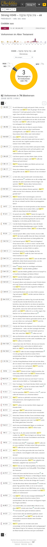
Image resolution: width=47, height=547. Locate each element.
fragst (38, 182)
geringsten (21, 354)
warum (15, 437)
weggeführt (16, 346)
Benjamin (25, 224)
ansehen (32, 141)
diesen (22, 458)
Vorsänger (19, 384)
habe (14, 216)
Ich (20, 186)
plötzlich (27, 397)
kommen (18, 296)
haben (36, 394)
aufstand (43, 326)
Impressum (17, 544)
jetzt (43, 453)
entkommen (23, 493)
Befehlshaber (39, 351)
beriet (31, 316)
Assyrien (22, 490)
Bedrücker (16, 463)
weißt (42, 234)
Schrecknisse (17, 402)
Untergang (16, 376)
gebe (26, 510)
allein (26, 164)
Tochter (32, 234)
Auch (14, 425)
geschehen (16, 231)
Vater (36, 137)
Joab (23, 289)
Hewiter (43, 206)
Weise (17, 422)
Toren (32, 415)
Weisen (22, 415)
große (38, 122)
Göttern (33, 182)
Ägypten (38, 356)
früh (38, 326)
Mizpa (22, 226)
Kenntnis (31, 394)
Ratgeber (20, 476)
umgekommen (40, 277)
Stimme (40, 309)
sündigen (28, 124)
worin (22, 221)
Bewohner (21, 483)
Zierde (20, 266)
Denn (14, 371)
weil (25, 418)
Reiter (24, 358)
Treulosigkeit (34, 381)
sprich (41, 246)
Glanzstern (41, 466)
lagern (32, 435)
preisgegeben (40, 201)
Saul (18, 243)
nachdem (28, 179)
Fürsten (30, 473)
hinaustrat (19, 328)
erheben (39, 287)
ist (17, 313)
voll (17, 453)
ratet (39, 321)
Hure (23, 450)
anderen (37, 510)
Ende (34, 238)
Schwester (16, 112)
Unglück (26, 141)
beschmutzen (34, 447)
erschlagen (32, 266)
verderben (31, 263)
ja (43, 107)
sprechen (21, 392)
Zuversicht (16, 488)
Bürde (33, 164)
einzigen (32, 496)
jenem (42, 292)
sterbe (28, 114)
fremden (38, 518)
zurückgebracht (18, 131)
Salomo (28, 318)
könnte (32, 171)
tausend (28, 197)
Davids (25, 302)
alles (14, 420)
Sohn (14, 255)
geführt (38, 238)
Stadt (43, 328)
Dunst (35, 379)
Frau (17, 109)
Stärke (34, 221)
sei (31, 304)
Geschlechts (28, 376)
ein (42, 397)
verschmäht (40, 412)
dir (35, 246)
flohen (34, 488)
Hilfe (30, 488)
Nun (14, 219)
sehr (29, 336)
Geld (20, 127)
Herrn (22, 134)
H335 (5, 28)
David (17, 251)
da (39, 119)
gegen (20, 124)
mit (42, 216)
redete (22, 147)
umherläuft (39, 530)
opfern (36, 248)
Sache (22, 236)
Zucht (34, 412)
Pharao (26, 151)
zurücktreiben (17, 356)
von (14, 354)
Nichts (15, 473)
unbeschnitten (17, 153)
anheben (32, 458)
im (38, 271)
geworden (29, 450)
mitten (35, 271)
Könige (18, 338)
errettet (27, 490)
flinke (16, 530)
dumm (44, 476)
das (24, 127)
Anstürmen (32, 463)
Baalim (30, 526)
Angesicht (34, 287)
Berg (30, 389)
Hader (21, 166)
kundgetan (16, 221)
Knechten (28, 354)
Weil (37, 112)
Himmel (28, 466)
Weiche (39, 282)
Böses (33, 313)
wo (39, 433)
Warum (21, 284)
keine (38, 415)
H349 (7, 9)
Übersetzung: (23, 54)
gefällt (34, 468)
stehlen (37, 134)
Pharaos (28, 476)
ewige (42, 415)
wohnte (29, 346)
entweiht (37, 508)
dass (14, 141)
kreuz (28, 530)
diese (34, 122)
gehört (39, 149)
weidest (15, 435)
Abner (21, 282)
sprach (32, 107)
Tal (26, 528)
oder (30, 134)
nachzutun (20, 179)
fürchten (35, 348)
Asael (34, 282)
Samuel (18, 241)
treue (36, 450)
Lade (34, 294)
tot (23, 255)
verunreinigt (16, 526)
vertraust (30, 356)
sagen (40, 214)
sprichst (32, 169)
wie (25, 109)
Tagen (41, 418)
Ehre (23, 510)
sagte (14, 114)
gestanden (34, 318)
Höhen (15, 268)
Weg (21, 528)
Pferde (18, 331)
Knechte (20, 302)
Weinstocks (16, 521)
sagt (25, 386)
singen (39, 405)
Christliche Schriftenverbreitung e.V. (22, 542)
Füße (36, 445)
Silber (26, 134)
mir (38, 139)
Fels (16, 201)
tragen (26, 166)
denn (14, 137)
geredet (15, 194)
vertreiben (42, 171)
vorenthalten (26, 119)
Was (28, 333)
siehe (25, 328)
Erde (19, 407)
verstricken (36, 177)
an (19, 433)
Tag (14, 294)
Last (42, 164)
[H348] (3, 9)
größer (23, 117)
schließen (33, 211)
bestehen (27, 341)
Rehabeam (25, 316)
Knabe (29, 139)
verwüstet (33, 397)
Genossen (25, 440)
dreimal (26, 219)
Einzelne (22, 427)
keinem (33, 510)
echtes (15, 516)
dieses (26, 483)
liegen (32, 425)
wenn (17, 189)
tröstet (20, 379)
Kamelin (21, 530)
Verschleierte (33, 437)
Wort (23, 191)
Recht (20, 453)
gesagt (35, 109)
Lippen (26, 153)
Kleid (23, 443)
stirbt (42, 420)
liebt (34, 433)
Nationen (42, 169)
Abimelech (20, 107)
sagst (17, 410)
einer (24, 197)
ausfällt (26, 236)
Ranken (30, 518)
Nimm (20, 246)
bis (37, 234)
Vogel (19, 389)
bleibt (25, 381)
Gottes (34, 326)
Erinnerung (16, 418)
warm (14, 427)
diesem (29, 117)
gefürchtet (16, 261)
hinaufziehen (17, 139)
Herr (23, 333)
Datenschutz (24, 544)
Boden (35, 284)
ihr (42, 321)
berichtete (16, 253)
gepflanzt (35, 514)
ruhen (14, 238)
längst (18, 420)
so (30, 486)
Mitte (33, 209)
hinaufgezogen (28, 226)
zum (31, 478)
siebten (27, 299)
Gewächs (20, 516)
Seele (37, 386)
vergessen (23, 420)
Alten (42, 316)
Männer (20, 206)
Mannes (29, 326)
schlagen (40, 284)
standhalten (38, 338)
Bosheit (42, 122)
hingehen (39, 241)
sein (38, 437)
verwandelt (16, 518)
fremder (15, 407)
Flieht (41, 386)
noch (24, 282)
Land (33, 129)
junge (26, 246)
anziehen (21, 445)
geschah (20, 299)
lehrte (14, 348)
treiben (31, 199)
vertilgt (40, 179)
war (35, 306)
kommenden (35, 418)
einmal (29, 282)
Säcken (40, 127)
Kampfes (27, 279)
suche (41, 384)
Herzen (27, 169)
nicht (24, 114)
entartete (24, 518)
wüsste (31, 392)
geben (30, 323)
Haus (33, 117)
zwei (39, 197)
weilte (33, 453)
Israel (21, 149)
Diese (37, 169)
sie (40, 107)
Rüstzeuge (18, 279)
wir (23, 341)
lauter (41, 514)
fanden (15, 129)
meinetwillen (19, 506)
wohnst (21, 209)
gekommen (18, 248)
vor (25, 147)
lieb (20, 216)
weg (16, 284)
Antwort (23, 323)
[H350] (14, 9)
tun (14, 124)
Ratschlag (36, 476)
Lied (28, 405)
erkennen (28, 191)
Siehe (36, 107)
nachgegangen (40, 526)
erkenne (30, 528)
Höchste (21, 394)
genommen (19, 400)
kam (18, 344)
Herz (29, 216)
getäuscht (32, 219)
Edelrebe (29, 514)
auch (25, 186)
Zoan (37, 473)
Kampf (41, 271)
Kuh (30, 246)
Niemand (15, 117)
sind (26, 255)
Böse (44, 228)
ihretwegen (33, 114)
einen (28, 351)
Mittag (39, 435)
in (21, 199)
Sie (38, 109)
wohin (22, 488)
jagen (33, 197)
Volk (19, 323)
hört (22, 243)
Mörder (15, 455)
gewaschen (41, 445)
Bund (24, 211)
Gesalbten (16, 263)
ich (41, 151)
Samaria (42, 344)
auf (32, 149)
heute (29, 238)
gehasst (15, 412)
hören (34, 151)
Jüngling (31, 251)
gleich (21, 422)
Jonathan (19, 255)
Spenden (30, 544)
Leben (32, 306)
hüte (16, 177)
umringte (36, 328)
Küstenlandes (33, 483)
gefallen (35, 268)
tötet (28, 243)
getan (40, 528)
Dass (18, 114)
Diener (22, 326)
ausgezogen (30, 443)
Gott (23, 124)
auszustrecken (31, 261)
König (20, 316)
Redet (29, 228)
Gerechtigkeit (26, 453)
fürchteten (31, 302)
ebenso (29, 186)
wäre (35, 199)
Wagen (25, 331)
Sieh (14, 528)
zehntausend (17, 199)
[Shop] (44, 4)
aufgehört (39, 460)
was (35, 528)
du (41, 119)
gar (16, 119)
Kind (42, 299)
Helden (30, 268)
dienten (26, 184)
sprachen (32, 206)
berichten (16, 304)
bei (36, 139)
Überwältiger (41, 468)
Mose (17, 147)
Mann (36, 236)
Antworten (20, 381)
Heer (31, 328)
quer (34, 530)
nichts (20, 119)
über (36, 458)
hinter (44, 282)
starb (36, 299)
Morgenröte (22, 468)
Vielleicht (15, 209)
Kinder (17, 149)
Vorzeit (41, 480)
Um (14, 506)
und (31, 530)
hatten (40, 318)
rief (16, 107)
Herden (15, 440)
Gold (33, 134)
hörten (30, 224)
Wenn (14, 169)
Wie (15, 164)
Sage (14, 433)
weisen (15, 476)
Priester (28, 344)
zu (32, 112)
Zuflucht (15, 386)
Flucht (27, 199)
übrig (40, 381)
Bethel (36, 346)
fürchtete (22, 292)
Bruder (20, 289)
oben (29, 127)
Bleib (24, 234)
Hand (25, 261)
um (25, 506)
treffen (23, 144)
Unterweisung (36, 410)
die (23, 199)
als (36, 117)
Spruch (27, 458)
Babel (17, 460)
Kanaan (37, 129)
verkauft (22, 201)
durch (38, 400)
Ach (17, 333)
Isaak (25, 107)
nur (33, 119)
